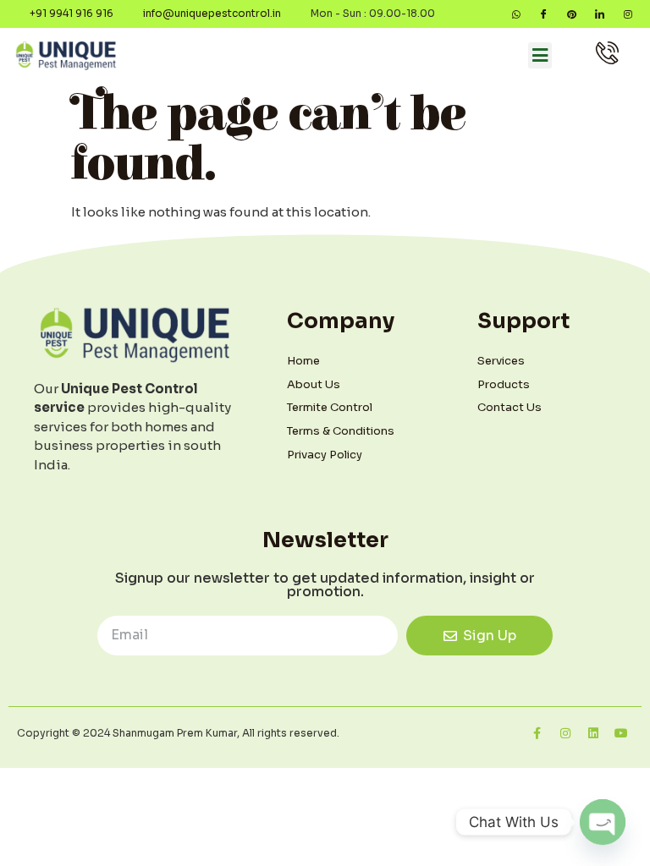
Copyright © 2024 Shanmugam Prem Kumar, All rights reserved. (178, 732)
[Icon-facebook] (544, 14)
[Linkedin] (593, 733)
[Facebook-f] (537, 733)
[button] (540, 55)
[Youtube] (621, 733)
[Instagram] (628, 14)
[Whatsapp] (516, 14)
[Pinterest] (572, 14)
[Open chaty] (602, 822)
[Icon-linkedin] (600, 14)
